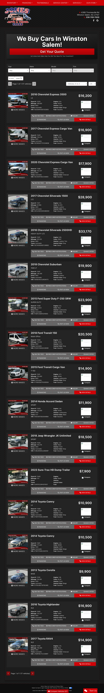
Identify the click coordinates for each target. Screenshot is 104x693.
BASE (33, 574)
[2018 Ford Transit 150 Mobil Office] (18, 339)
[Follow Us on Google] (97, 21)
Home (42, 686)
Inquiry (75, 116)
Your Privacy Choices (63, 687)
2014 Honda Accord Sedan (47, 401)
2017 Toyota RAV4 (42, 638)
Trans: (33, 107)
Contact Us (52, 686)
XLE (32, 608)
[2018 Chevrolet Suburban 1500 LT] (18, 270)
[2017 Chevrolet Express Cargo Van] (18, 134)
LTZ (32, 199)
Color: (55, 103)
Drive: (33, 105)
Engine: (56, 101)
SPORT (33, 405)
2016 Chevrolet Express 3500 (49, 94)
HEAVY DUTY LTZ (38, 234)
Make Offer (89, 116)
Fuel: (55, 109)
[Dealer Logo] (18, 16)
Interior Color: (58, 107)
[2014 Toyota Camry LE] (18, 507)
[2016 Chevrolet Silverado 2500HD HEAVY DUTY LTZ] (18, 236)
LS (32, 98)
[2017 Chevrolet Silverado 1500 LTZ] (18, 202)
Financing (42, 119)
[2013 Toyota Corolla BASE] (18, 576)
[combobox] (18, 70)
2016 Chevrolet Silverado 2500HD (51, 230)
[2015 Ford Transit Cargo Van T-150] (18, 373)
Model (53, 67)
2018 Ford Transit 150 (44, 332)
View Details (85, 119)
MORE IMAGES (19, 110)
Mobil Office (35, 336)
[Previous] (10, 84)
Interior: (56, 105)
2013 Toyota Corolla (43, 570)
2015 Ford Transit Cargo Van (48, 367)
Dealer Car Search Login (38, 687)
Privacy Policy (59, 686)
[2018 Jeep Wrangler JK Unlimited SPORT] (18, 442)
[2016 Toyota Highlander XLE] (18, 610)
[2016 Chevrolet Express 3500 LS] (18, 100)
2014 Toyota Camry (42, 501)
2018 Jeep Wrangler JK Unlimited (51, 435)
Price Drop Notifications (57, 116)
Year (10, 67)
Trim (74, 67)
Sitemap (55, 687)
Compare (87, 110)
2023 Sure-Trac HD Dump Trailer (50, 469)
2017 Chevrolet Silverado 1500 (49, 195)
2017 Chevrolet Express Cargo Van (51, 128)
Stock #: (33, 101)
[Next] (34, 84)
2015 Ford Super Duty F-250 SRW (51, 298)
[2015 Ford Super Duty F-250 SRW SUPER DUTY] (18, 304)
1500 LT (34, 268)
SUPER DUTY (36, 302)
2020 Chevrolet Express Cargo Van (52, 162)
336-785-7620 (92, 17)
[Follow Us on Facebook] (94, 21)
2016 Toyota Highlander (45, 604)
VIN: (32, 109)
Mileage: (34, 103)
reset (18, 78)
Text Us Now (64, 119)
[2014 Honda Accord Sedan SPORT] (18, 407)
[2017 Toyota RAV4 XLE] (18, 644)
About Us (47, 686)
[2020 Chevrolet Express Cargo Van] (18, 168)
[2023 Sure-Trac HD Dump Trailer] (18, 476)
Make (32, 67)
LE (32, 505)
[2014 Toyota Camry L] (18, 542)
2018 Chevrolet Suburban (46, 264)
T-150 (33, 371)
